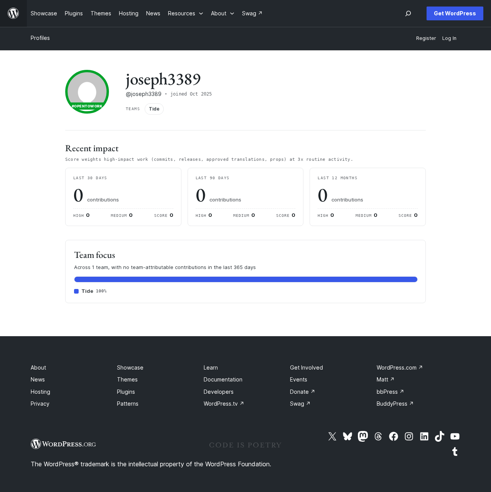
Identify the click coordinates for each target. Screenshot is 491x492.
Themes (127, 379)
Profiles (40, 38)
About (38, 367)
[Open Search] (408, 13)
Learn (211, 367)
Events (298, 379)
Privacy (40, 403)
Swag (300, 403)
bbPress (390, 391)
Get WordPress (455, 13)
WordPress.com (400, 367)
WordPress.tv (224, 403)
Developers (219, 391)
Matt (386, 379)
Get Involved (306, 367)
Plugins (126, 391)
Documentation (223, 379)
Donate (302, 391)
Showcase (130, 367)
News (38, 379)
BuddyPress (395, 403)
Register (426, 38)
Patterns (127, 403)
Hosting (40, 391)
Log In (449, 38)
